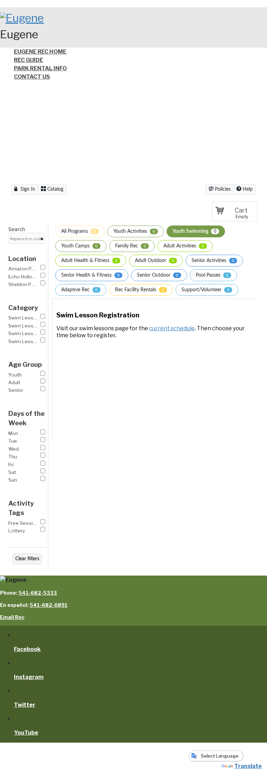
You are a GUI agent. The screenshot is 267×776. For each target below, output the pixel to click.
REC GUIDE (28, 60)
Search (16, 229)
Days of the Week (26, 418)
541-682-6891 (48, 605)
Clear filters (27, 558)
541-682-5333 (37, 593)
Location (22, 259)
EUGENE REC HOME (40, 51)
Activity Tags (21, 508)
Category (23, 308)
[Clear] (41, 238)
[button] (234, 211)
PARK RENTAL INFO (40, 68)
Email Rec (12, 617)
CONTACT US (32, 76)
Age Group (25, 365)
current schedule (172, 328)
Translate (248, 766)
